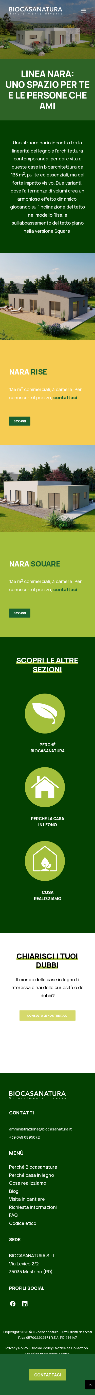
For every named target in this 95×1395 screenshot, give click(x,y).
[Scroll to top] (90, 1384)
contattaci (65, 397)
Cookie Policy (41, 1348)
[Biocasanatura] (35, 11)
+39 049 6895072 (24, 1137)
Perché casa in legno (31, 1175)
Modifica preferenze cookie (47, 1353)
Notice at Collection (71, 1348)
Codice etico (22, 1223)
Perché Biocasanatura (33, 1167)
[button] (83, 10)
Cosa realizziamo (27, 1183)
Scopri (19, 421)
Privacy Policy (17, 1348)
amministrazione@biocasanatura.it (40, 1129)
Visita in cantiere (27, 1199)
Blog (13, 1191)
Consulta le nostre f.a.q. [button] (47, 1015)
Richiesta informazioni (33, 1207)
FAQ (13, 1215)
